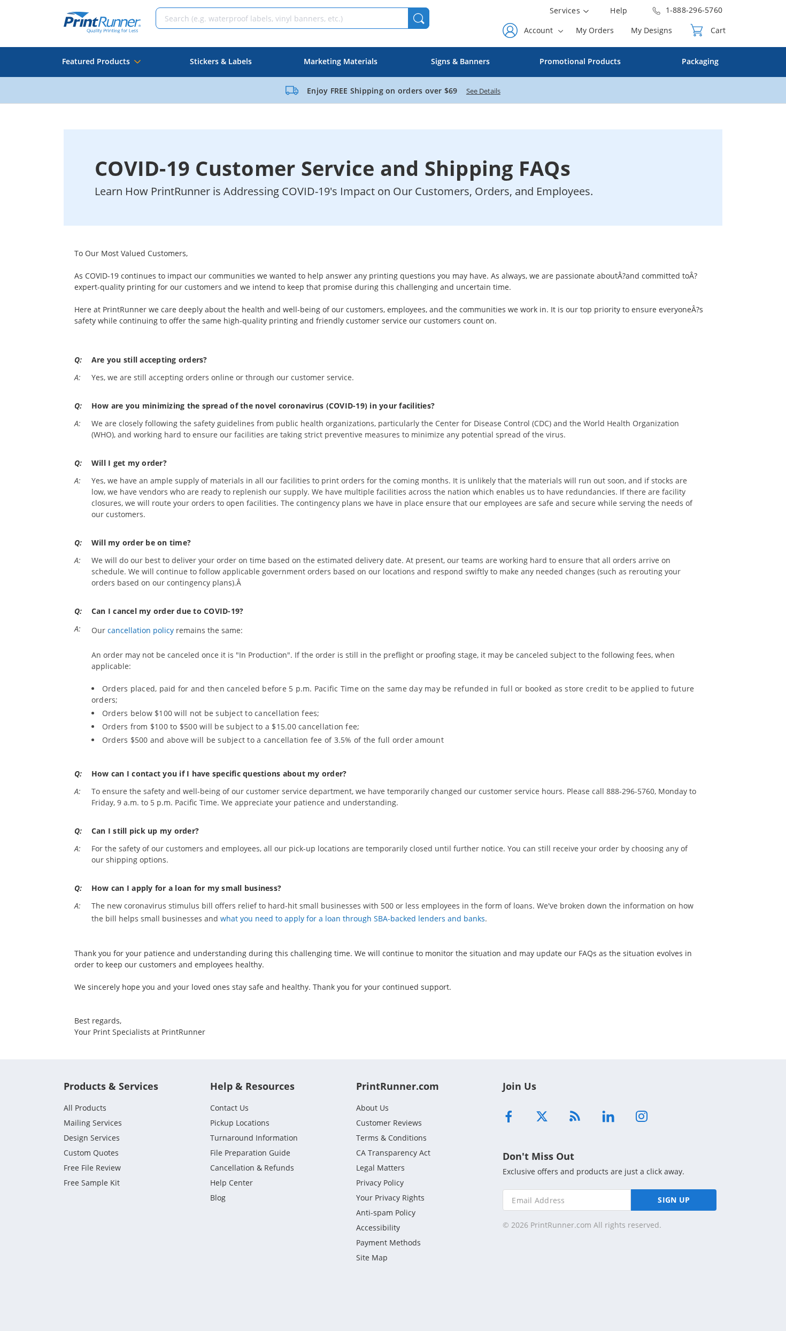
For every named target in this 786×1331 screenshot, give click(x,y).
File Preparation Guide (250, 1153)
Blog (218, 1197)
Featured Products (96, 61)
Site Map (372, 1257)
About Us (372, 1108)
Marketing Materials (340, 61)
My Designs (651, 30)
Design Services (92, 1138)
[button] (418, 18)
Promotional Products (580, 61)
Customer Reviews (389, 1123)
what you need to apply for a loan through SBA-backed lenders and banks (352, 918)
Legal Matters (380, 1168)
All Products (85, 1108)
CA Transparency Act (393, 1153)
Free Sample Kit (92, 1183)
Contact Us (229, 1108)
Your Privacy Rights (390, 1197)
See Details (483, 91)
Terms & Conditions (391, 1138)
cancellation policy (140, 630)
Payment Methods (388, 1242)
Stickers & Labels (221, 61)
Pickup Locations (239, 1123)
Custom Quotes (91, 1153)
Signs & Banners (460, 61)
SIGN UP (674, 1200)
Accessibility (378, 1227)
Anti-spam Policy (385, 1212)
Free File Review (92, 1168)
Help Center (231, 1183)
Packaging (700, 61)
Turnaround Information (254, 1138)
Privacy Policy (380, 1183)
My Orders (595, 30)
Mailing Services (93, 1123)
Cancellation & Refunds (252, 1168)
